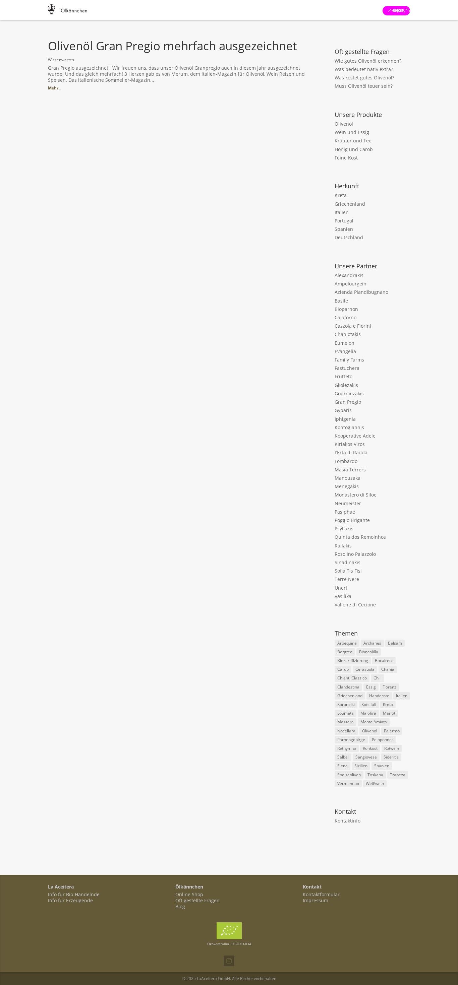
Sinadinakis (347, 562)
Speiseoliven (349, 775)
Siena (342, 766)
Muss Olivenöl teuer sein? (364, 86)
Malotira (368, 713)
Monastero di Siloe (356, 494)
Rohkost (370, 748)
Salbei (343, 757)
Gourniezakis (349, 393)
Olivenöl (344, 124)
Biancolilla (368, 652)
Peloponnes (383, 739)
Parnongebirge (351, 739)
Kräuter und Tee (353, 140)
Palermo (392, 731)
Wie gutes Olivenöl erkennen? (368, 61)
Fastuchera (347, 368)
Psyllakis (344, 528)
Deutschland (349, 237)
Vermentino (348, 783)
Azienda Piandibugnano (361, 292)
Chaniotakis (348, 334)
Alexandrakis (349, 275)
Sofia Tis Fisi (348, 571)
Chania (387, 669)
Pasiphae (345, 512)
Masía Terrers (350, 469)
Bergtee (344, 652)
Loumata (345, 713)
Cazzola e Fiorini (353, 326)
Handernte (379, 696)
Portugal (344, 220)
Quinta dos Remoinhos (360, 537)
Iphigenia (345, 419)
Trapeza (397, 775)
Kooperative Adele (355, 436)
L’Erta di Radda (351, 452)
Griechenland (350, 204)
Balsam (395, 643)
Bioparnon (346, 309)
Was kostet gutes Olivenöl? (364, 77)
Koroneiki (346, 704)
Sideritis (391, 757)
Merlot (389, 713)
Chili (378, 678)
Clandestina (348, 687)
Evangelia (345, 351)
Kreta (341, 195)
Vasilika (343, 596)
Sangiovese (366, 757)
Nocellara (346, 731)
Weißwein (375, 783)
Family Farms (349, 359)
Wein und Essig (352, 132)
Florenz (389, 687)
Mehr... (54, 88)
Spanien (344, 229)
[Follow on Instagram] (229, 961)
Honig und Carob (354, 149)
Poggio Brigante (352, 520)
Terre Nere (347, 579)
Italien (342, 212)
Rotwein (391, 748)
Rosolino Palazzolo (355, 554)
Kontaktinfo (347, 820)
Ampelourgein (350, 283)
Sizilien (360, 766)
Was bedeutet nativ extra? (364, 69)
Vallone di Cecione (355, 604)
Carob (343, 669)
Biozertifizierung (352, 660)
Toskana (375, 775)
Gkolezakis (346, 385)
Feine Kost (346, 157)
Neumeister (348, 503)
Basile (341, 301)
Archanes (372, 643)
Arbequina (347, 643)
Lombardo (346, 461)
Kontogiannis (349, 427)
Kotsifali (368, 704)
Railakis (343, 545)
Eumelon (344, 343)
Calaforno (345, 317)
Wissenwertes (61, 60)
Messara (345, 722)
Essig (371, 687)
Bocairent (384, 660)
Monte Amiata (373, 722)
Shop (398, 10)
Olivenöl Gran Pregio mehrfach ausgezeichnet (172, 46)
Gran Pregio (348, 402)
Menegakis (347, 486)
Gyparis (343, 410)
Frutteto (343, 376)
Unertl (342, 588)
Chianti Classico (352, 678)
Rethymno (346, 748)
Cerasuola (365, 669)
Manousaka (347, 478)
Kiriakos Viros (350, 444)
